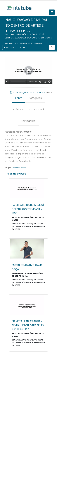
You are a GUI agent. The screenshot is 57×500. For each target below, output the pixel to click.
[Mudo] (40, 81)
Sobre (18, 98)
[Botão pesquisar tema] (52, 47)
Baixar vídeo (38, 92)
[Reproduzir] (6, 81)
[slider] (18, 81)
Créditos (18, 109)
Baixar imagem (20, 92)
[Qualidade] (49, 81)
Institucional (36, 109)
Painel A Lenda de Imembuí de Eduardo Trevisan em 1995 (28, 209)
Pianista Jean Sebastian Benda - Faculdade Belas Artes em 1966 (28, 325)
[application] (28, 70)
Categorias (35, 98)
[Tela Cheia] (44, 81)
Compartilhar (28, 121)
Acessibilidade (18, 167)
